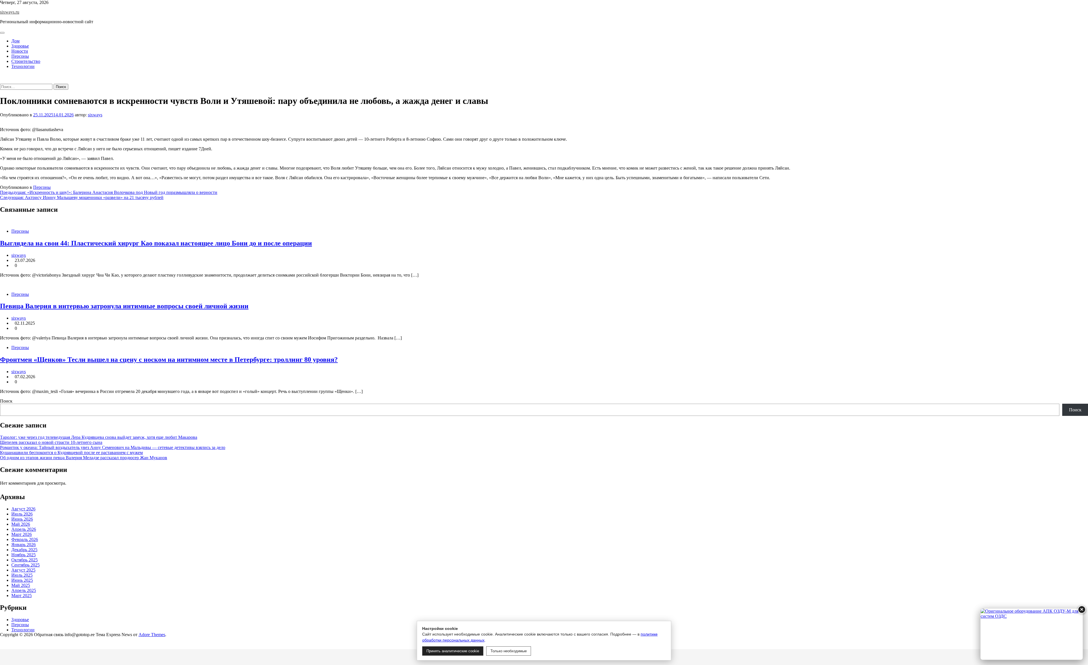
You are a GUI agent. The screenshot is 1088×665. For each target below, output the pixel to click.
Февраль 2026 (24, 539)
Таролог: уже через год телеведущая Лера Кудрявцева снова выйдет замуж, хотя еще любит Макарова (98, 437)
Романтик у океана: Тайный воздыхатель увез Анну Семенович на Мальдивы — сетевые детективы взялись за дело (112, 447)
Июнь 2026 (22, 519)
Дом (15, 41)
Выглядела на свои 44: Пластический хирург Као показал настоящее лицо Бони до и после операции (156, 243)
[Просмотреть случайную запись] (1, 76)
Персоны (20, 56)
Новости (19, 51)
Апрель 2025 (23, 590)
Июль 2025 (22, 575)
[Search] (1, 81)
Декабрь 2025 (24, 549)
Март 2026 (21, 534)
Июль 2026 (22, 514)
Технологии (23, 66)
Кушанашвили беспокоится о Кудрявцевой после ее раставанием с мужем (71, 452)
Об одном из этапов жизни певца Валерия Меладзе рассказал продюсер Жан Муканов (83, 457)
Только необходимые (508, 651)
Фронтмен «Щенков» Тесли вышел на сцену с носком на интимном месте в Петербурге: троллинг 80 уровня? (169, 359)
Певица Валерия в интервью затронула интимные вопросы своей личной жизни (124, 306)
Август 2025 (23, 570)
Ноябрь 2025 (23, 554)
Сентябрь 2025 (25, 565)
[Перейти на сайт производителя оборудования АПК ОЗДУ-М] (1032, 634)
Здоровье (20, 46)
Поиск (6, 401)
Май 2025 (20, 585)
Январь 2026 (23, 544)
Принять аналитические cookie (452, 651)
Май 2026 (20, 524)
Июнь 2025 (22, 580)
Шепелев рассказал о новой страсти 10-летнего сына (51, 442)
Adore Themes (152, 634)
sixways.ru (9, 12)
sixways (95, 114)
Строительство (25, 61)
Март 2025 (21, 595)
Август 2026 (23, 508)
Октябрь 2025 (24, 559)
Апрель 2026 (23, 529)
